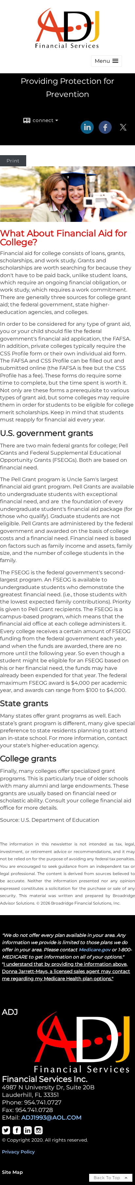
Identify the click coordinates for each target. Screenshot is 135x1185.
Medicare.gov (94, 950)
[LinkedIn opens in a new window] (87, 131)
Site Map (12, 1172)
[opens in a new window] (6, 1133)
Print (13, 161)
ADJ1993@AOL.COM (51, 1117)
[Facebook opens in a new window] (105, 131)
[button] (106, 61)
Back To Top (108, 1177)
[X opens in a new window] (123, 131)
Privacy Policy (18, 1152)
